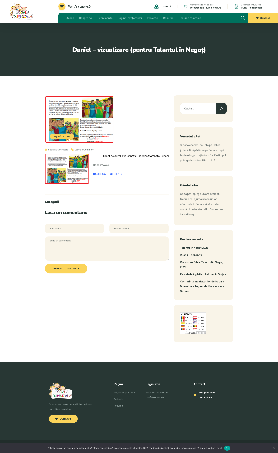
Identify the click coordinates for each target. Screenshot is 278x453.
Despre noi (86, 18)
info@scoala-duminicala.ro (205, 7)
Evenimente (105, 18)
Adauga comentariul (66, 268)
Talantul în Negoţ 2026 (194, 247)
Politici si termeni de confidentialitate (157, 395)
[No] (274, 448)
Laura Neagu (187, 214)
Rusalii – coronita (191, 255)
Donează (166, 6)
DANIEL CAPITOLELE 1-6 (107, 174)
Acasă (70, 18)
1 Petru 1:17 (208, 160)
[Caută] (221, 108)
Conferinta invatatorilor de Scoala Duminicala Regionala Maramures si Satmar (202, 286)
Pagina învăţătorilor (130, 18)
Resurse (168, 18)
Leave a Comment (84, 149)
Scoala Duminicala (58, 149)
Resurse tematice (190, 18)
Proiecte (152, 18)
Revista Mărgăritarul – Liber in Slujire (203, 274)
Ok (227, 448)
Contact (265, 17)
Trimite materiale (78, 6)
